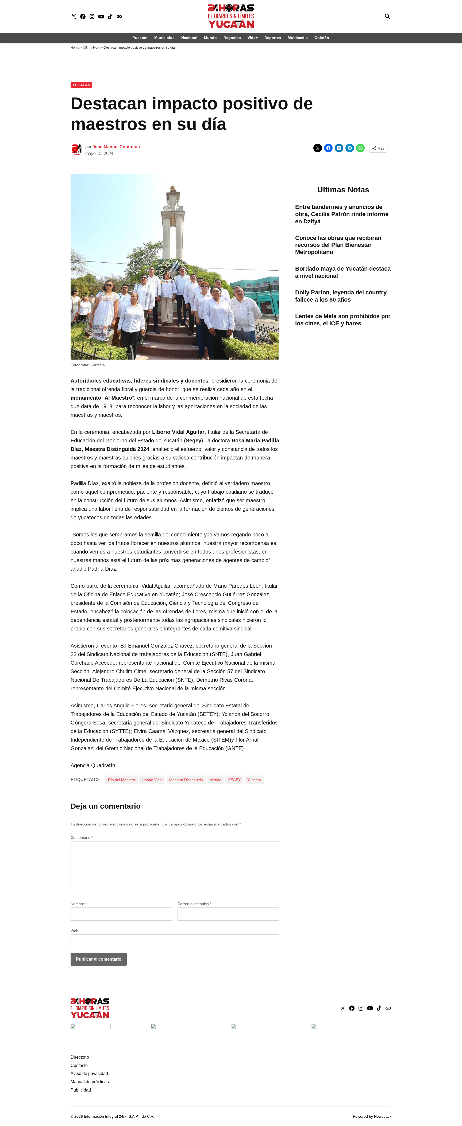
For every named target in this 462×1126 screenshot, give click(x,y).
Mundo (210, 38)
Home (75, 47)
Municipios (164, 38)
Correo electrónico (194, 904)
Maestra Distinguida (186, 780)
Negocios (232, 38)
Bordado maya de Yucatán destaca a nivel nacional (343, 272)
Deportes (272, 38)
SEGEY (234, 780)
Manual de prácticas (90, 1082)
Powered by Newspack (372, 1116)
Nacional (189, 38)
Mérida (215, 780)
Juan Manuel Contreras (116, 147)
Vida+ (253, 38)
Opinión (321, 38)
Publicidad (81, 1090)
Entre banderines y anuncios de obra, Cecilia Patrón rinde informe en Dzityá (341, 214)
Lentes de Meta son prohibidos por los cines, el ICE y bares (343, 320)
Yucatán (140, 38)
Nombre (79, 904)
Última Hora (91, 47)
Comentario (82, 837)
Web (74, 931)
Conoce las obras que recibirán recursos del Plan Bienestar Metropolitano (338, 245)
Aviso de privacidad (89, 1073)
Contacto (79, 1065)
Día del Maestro (121, 780)
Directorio (80, 1057)
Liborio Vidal (152, 780)
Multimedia (298, 38)
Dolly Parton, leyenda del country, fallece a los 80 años (341, 296)
